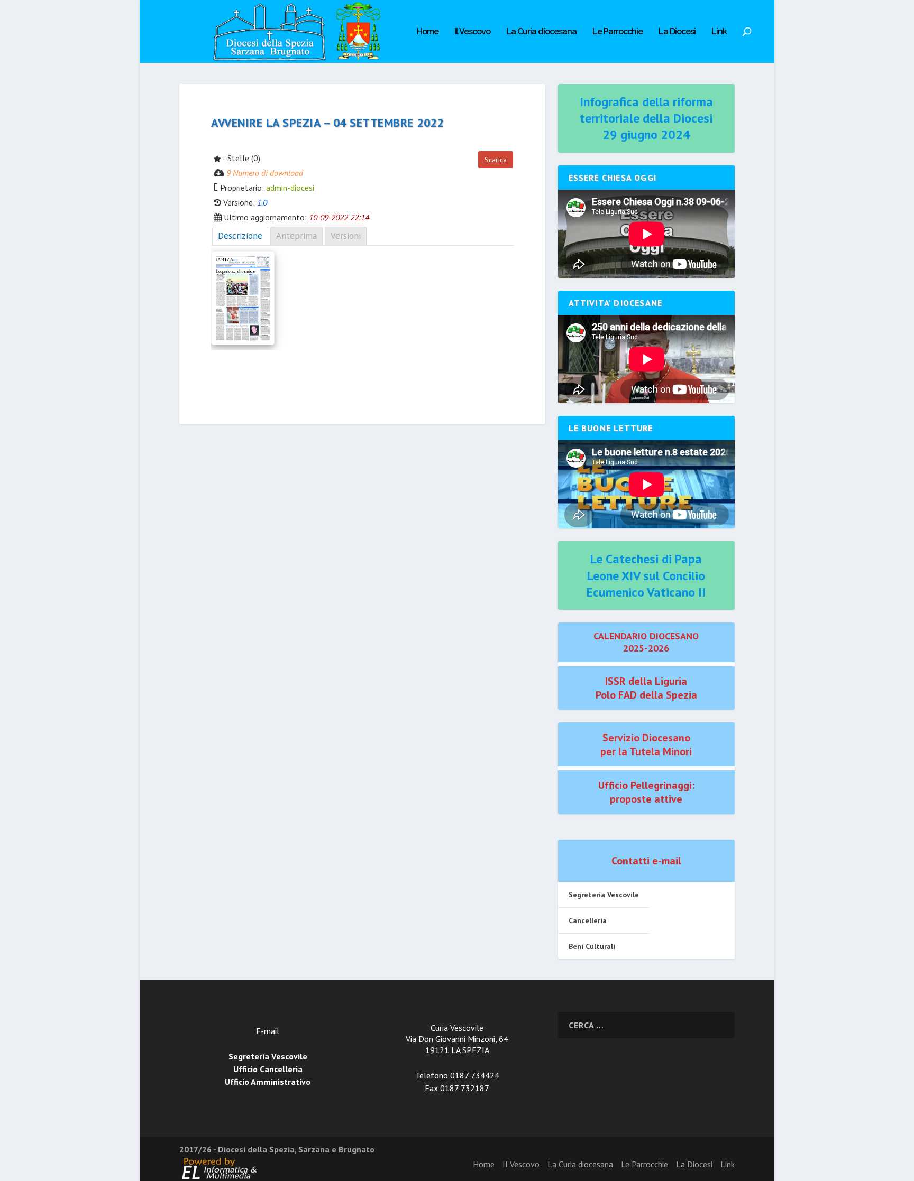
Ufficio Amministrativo (267, 1081)
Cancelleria (588, 920)
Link (719, 31)
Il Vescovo (472, 31)
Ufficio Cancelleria (268, 1069)
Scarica (496, 159)
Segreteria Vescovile (604, 894)
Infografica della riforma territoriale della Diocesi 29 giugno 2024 (646, 118)
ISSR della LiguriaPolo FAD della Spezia (646, 688)
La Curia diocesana (541, 31)
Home (427, 31)
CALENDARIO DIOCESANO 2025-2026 (646, 642)
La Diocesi (677, 31)
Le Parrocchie (617, 31)
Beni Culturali (592, 946)
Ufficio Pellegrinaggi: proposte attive (646, 792)
